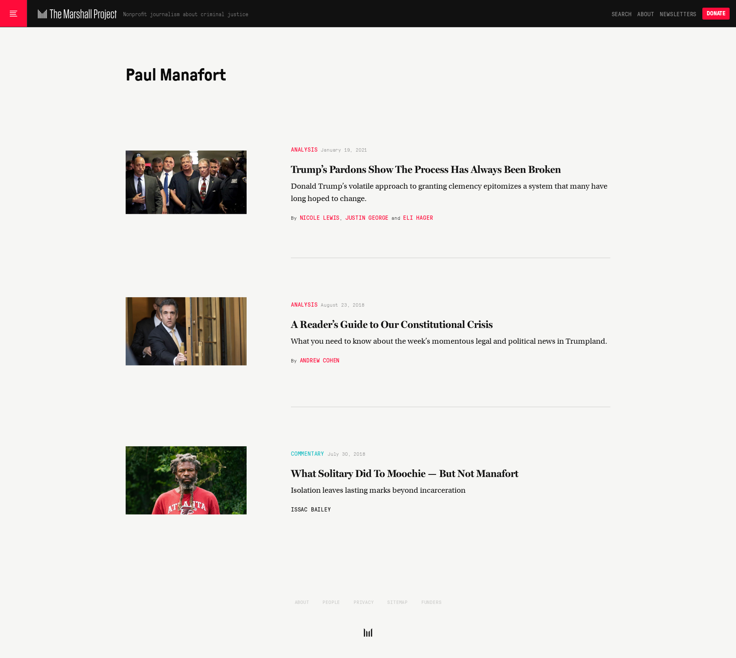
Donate (716, 13)
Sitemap (397, 601)
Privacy (364, 601)
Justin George (366, 217)
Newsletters (678, 13)
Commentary (307, 453)
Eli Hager (418, 217)
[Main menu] (13, 13)
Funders (431, 601)
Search (622, 13)
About (645, 13)
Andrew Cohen (320, 360)
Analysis (304, 148)
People (331, 601)
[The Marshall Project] (75, 13)
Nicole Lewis (320, 217)
